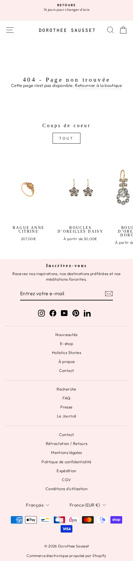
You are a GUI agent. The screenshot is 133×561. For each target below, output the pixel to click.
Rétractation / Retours (67, 443)
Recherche (66, 388)
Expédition (66, 470)
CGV (66, 479)
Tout (66, 138)
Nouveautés (66, 334)
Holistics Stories (66, 352)
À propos (66, 361)
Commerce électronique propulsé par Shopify (66, 555)
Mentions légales (66, 452)
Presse (66, 406)
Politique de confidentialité (66, 461)
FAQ (66, 397)
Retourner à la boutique (98, 85)
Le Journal (66, 415)
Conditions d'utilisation (66, 488)
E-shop (66, 343)
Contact (66, 370)
